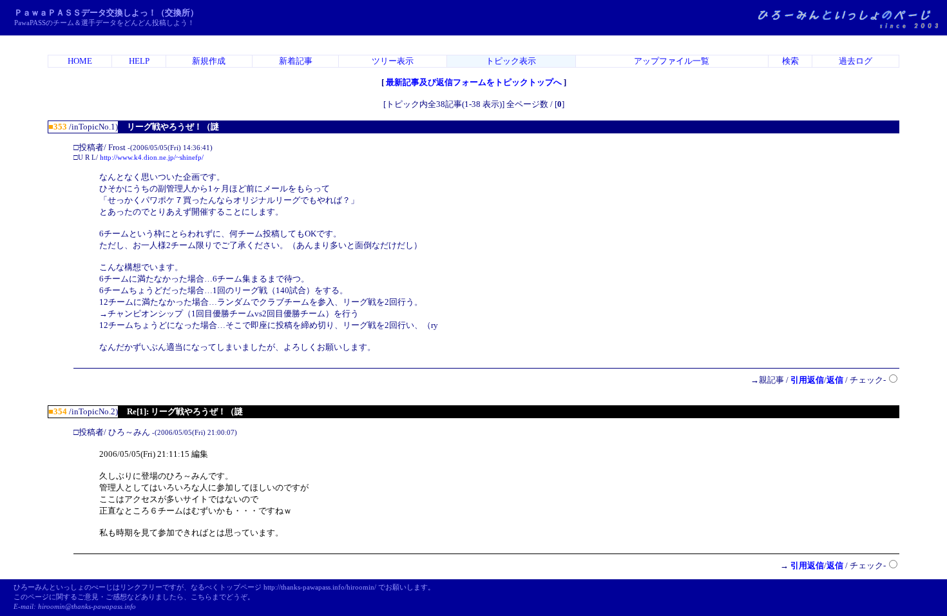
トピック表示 (511, 61)
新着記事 (295, 61)
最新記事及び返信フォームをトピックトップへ (474, 82)
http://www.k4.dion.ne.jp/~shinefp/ (152, 157)
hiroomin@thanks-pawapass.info (87, 606)
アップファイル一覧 (671, 61)
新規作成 (208, 61)
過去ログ (855, 61)
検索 (790, 61)
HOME (80, 61)
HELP (139, 61)
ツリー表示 (393, 61)
